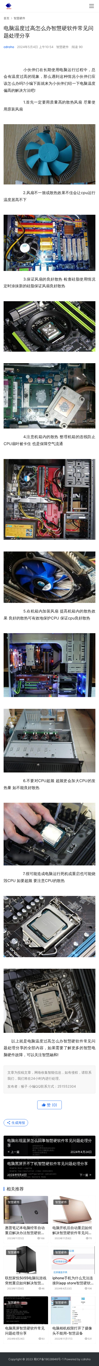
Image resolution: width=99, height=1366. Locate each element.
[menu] (92, 6)
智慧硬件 (62, 47)
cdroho (9, 47)
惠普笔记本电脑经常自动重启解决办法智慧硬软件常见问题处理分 (25, 1230)
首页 (6, 18)
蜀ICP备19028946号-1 (49, 1359)
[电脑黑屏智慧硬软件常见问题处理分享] (26, 1310)
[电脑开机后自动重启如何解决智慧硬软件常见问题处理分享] (73, 1210)
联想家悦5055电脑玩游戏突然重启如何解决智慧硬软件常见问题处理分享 (25, 1281)
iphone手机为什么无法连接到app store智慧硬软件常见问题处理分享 (72, 1281)
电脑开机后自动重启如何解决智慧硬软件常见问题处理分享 (72, 1230)
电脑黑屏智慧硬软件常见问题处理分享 (25, 1330)
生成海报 (18, 1123)
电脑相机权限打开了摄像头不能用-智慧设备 (72, 1330)
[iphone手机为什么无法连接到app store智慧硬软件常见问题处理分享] (73, 1260)
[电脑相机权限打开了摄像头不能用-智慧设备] (73, 1310)
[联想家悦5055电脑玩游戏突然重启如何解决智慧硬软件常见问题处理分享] (26, 1260)
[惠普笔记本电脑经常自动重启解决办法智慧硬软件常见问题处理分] (26, 1210)
